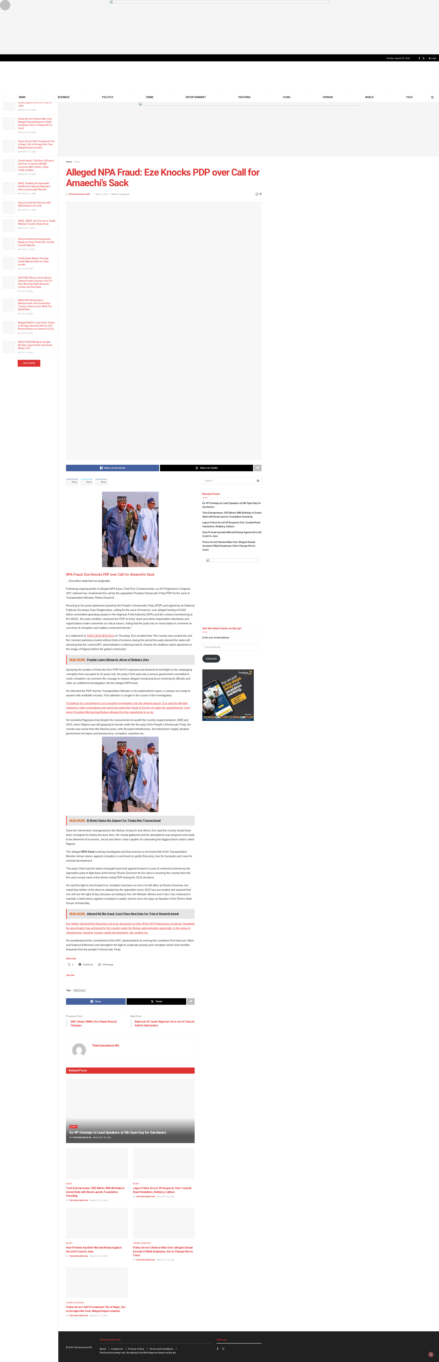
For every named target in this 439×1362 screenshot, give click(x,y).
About (102, 1349)
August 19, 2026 (99, 1316)
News (22, 97)
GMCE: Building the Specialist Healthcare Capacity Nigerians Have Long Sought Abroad (34, 186)
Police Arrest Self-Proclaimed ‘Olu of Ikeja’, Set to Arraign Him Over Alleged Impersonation (36, 144)
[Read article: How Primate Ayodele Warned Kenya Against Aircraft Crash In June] (97, 1223)
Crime (149, 97)
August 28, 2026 (103, 1137)
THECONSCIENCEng (100, 635)
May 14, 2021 (102, 194)
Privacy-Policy (136, 1349)
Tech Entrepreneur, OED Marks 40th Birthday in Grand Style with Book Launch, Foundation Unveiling (95, 1191)
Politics (107, 97)
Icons (286, 97)
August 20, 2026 (166, 1197)
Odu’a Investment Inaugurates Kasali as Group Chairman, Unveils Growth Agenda (36, 242)
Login (433, 58)
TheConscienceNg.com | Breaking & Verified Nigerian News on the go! (137, 1352)
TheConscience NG (79, 194)
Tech (409, 97)
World (369, 97)
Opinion (328, 97)
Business (64, 97)
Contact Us (117, 1349)
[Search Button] (432, 97)
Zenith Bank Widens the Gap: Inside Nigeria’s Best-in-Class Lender (33, 261)
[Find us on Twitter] (423, 58)
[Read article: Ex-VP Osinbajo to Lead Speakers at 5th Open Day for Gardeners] (130, 1111)
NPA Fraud (79, 990)
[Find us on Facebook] (419, 58)
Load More (29, 363)
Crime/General (142, 1243)
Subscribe (211, 658)
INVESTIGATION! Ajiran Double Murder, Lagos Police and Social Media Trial (35, 345)
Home (69, 162)
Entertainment (196, 97)
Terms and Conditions (161, 1349)
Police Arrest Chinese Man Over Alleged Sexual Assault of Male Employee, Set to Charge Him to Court (163, 1251)
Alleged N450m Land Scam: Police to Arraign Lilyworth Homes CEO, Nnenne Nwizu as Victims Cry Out (36, 325)
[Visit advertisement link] (219, 27)
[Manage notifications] (431, 1354)
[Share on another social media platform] (258, 468)
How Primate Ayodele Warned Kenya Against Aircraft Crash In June (35, 102)
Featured (244, 97)
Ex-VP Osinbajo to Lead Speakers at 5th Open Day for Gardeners (117, 1132)
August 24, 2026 (99, 1200)
